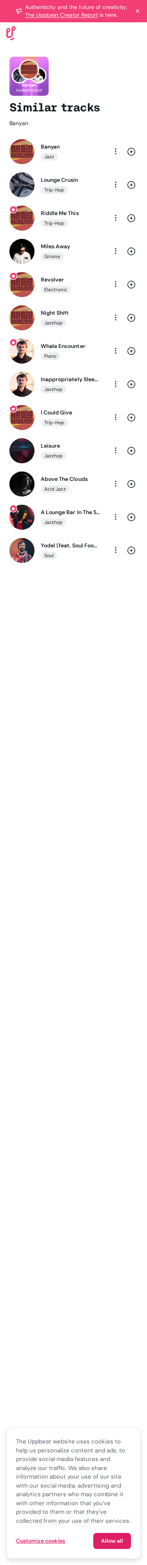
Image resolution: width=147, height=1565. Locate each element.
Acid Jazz (55, 489)
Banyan (50, 146)
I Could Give (56, 412)
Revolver (52, 279)
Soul (49, 555)
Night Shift (55, 312)
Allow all (112, 1540)
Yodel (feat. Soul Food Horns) (70, 545)
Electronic (55, 290)
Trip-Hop (54, 190)
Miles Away (55, 246)
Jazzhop (53, 323)
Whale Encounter (63, 346)
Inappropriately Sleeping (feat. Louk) (70, 379)
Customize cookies (40, 1540)
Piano (50, 356)
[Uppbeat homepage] (11, 33)
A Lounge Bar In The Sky (70, 512)
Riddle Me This (60, 213)
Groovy (52, 256)
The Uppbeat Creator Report (61, 14)
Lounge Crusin (59, 179)
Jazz (49, 157)
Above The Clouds (64, 478)
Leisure (50, 445)
